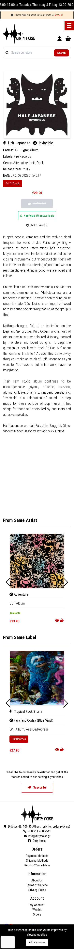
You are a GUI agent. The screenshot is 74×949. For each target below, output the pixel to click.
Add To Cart (39, 203)
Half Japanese (19, 143)
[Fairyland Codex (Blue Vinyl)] (37, 678)
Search (61, 52)
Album (33, 150)
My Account (37, 905)
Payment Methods (37, 856)
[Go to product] (60, 620)
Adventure (21, 594)
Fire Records (22, 156)
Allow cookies (37, 942)
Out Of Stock (13, 183)
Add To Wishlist (39, 225)
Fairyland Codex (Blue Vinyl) (33, 720)
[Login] (59, 39)
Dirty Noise (39, 841)
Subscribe (39, 787)
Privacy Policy (37, 890)
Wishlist (37, 910)
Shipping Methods (37, 860)
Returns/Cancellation (37, 865)
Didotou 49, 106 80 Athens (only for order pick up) (39, 826)
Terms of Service (37, 885)
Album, (20, 729)
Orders (37, 914)
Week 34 (59, 15)
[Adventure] (37, 560)
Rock (40, 163)
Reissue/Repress (37, 729)
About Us (37, 880)
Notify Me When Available (38, 215)
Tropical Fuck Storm (27, 711)
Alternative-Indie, (25, 163)
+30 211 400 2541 (39, 831)
